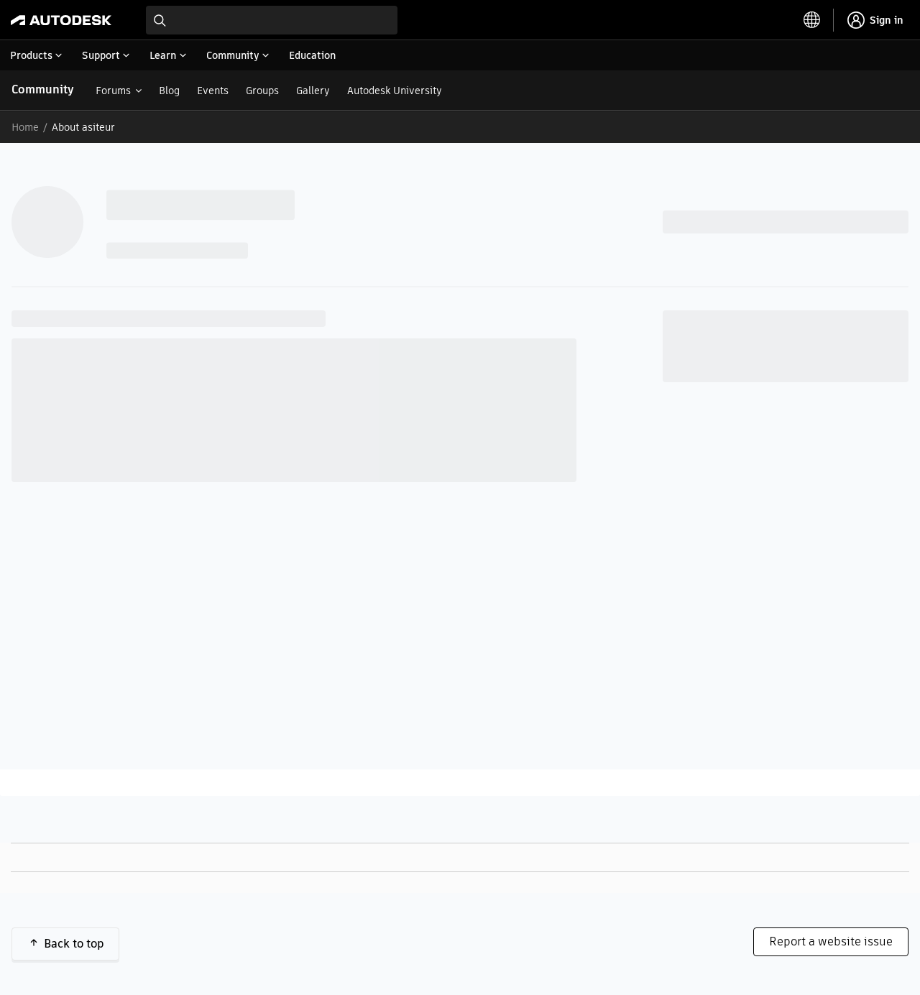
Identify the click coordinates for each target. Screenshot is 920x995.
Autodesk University (394, 90)
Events (213, 90)
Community (43, 89)
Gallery (313, 90)
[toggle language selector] (812, 20)
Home (25, 127)
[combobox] (271, 20)
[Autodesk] (61, 20)
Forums (113, 90)
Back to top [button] (74, 943)
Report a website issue (831, 941)
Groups (262, 90)
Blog (169, 90)
